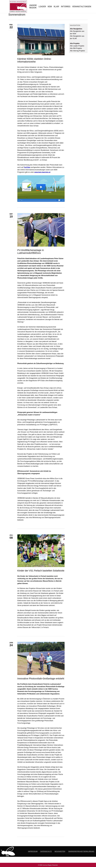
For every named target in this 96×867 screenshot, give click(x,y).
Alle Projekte (75, 43)
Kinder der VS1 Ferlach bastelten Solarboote (40, 570)
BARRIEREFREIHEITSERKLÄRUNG (81, 851)
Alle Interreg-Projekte (77, 51)
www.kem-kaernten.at (42, 172)
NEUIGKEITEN (60, 851)
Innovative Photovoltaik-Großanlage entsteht (40, 678)
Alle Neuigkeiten (76, 29)
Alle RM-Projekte (76, 48)
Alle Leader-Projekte (77, 46)
